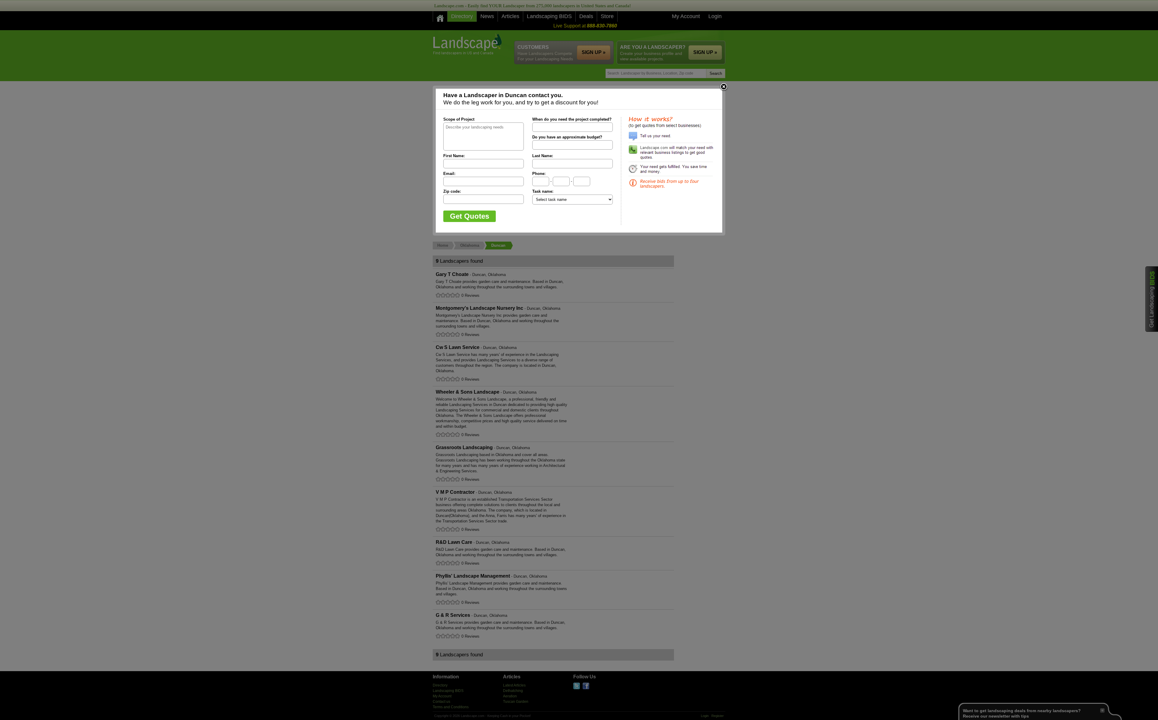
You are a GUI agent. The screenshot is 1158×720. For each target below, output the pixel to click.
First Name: (454, 156)
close (723, 87)
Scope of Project (458, 119)
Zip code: (452, 191)
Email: (449, 173)
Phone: (539, 173)
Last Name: (542, 156)
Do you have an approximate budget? (567, 137)
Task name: (542, 191)
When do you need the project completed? (572, 119)
